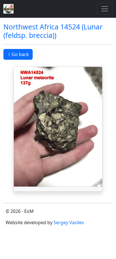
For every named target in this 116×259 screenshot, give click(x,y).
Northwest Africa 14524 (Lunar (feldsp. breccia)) (52, 31)
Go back (20, 54)
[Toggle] (105, 8)
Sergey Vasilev (68, 222)
